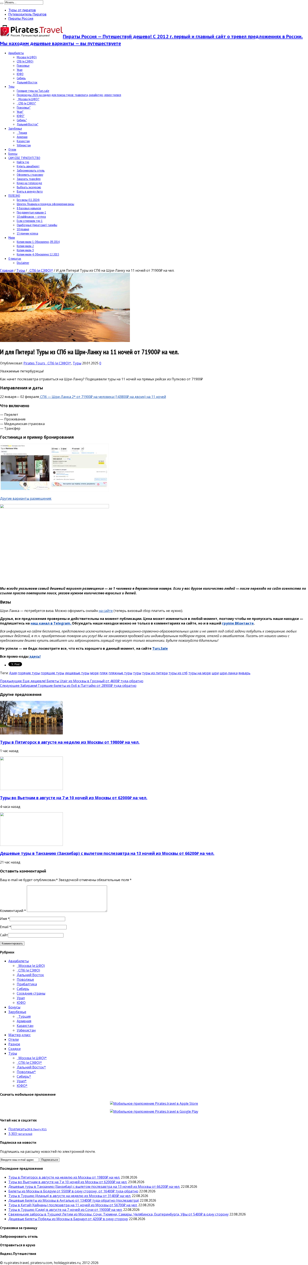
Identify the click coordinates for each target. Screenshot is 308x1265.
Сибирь (21, 78)
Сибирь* (22, 120)
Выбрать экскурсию (29, 187)
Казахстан (23, 141)
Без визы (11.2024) (28, 200)
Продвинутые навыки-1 (31, 212)
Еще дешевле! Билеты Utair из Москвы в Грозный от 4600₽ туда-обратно (71, 681)
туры (137, 673)
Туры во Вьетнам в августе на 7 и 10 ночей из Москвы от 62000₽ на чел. (73, 797)
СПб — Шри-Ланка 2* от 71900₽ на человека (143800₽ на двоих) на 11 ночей (102, 396)
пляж (104, 673)
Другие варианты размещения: (26, 498)
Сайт (4, 935)
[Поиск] (1, 3)
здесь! (34, 656)
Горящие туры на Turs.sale (33, 91)
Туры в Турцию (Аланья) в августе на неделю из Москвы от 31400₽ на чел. (69, 1195)
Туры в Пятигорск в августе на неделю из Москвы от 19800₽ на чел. (70, 742)
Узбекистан (24, 145)
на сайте (106, 610)
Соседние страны (31, 993)
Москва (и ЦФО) (27, 57)
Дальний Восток (27, 82)
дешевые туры (77, 673)
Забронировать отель (31, 170)
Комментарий (13, 910)
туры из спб (178, 673)
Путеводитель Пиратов (27, 14)
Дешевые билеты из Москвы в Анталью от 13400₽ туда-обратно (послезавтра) (73, 1200)
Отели (12, 149)
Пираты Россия (20, 18)
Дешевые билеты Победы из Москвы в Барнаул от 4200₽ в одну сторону (68, 1219)
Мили (11, 237)
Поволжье (23, 65)
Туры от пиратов (22, 10)
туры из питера (155, 673)
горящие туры (52, 673)
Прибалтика (27, 984)
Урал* (20, 112)
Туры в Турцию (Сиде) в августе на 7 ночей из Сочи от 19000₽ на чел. (65, 1209)
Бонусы (12, 153)
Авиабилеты (16, 53)
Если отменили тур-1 (30, 221)
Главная (6, 270)
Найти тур (23, 162)
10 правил (23, 229)
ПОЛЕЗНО (14, 195)
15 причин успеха (27, 233)
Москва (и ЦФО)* (28, 99)
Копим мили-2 (25, 246)
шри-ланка (229, 673)
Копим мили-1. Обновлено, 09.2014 (38, 242)
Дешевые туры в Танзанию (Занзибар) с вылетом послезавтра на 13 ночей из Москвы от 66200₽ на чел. (107, 853)
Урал (19, 70)
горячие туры (29, 673)
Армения (22, 137)
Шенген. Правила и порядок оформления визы (45, 204)
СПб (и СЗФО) (25, 61)
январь (244, 673)
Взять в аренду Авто (30, 191)
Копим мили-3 (25, 250)
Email (4, 927)
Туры (11, 86)
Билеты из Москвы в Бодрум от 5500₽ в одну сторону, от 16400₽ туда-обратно (73, 1191)
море (94, 673)
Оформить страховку (30, 174)
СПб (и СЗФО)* (26, 103)
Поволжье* (24, 107)
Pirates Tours (34, 363)
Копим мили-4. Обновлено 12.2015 (38, 254)
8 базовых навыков (29, 208)
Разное (14, 1044)
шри (215, 673)
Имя (3, 918)
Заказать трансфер (29, 179)
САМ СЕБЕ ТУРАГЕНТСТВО (24, 158)
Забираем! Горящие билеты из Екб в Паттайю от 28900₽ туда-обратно (68, 685)
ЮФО (20, 74)
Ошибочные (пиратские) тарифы (37, 225)
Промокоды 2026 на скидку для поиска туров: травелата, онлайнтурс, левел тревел (69, 95)
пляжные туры (120, 673)
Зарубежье (15, 128)
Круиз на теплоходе (29, 183)
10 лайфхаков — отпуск (31, 216)
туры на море (199, 673)
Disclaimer (23, 263)
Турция (22, 132)
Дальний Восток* (27, 124)
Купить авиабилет (28, 166)
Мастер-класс (19, 1035)
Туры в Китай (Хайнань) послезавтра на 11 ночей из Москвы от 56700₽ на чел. (72, 1205)
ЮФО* (21, 116)
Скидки (14, 1048)
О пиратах (14, 258)
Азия (13, 673)
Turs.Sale (160, 648)
